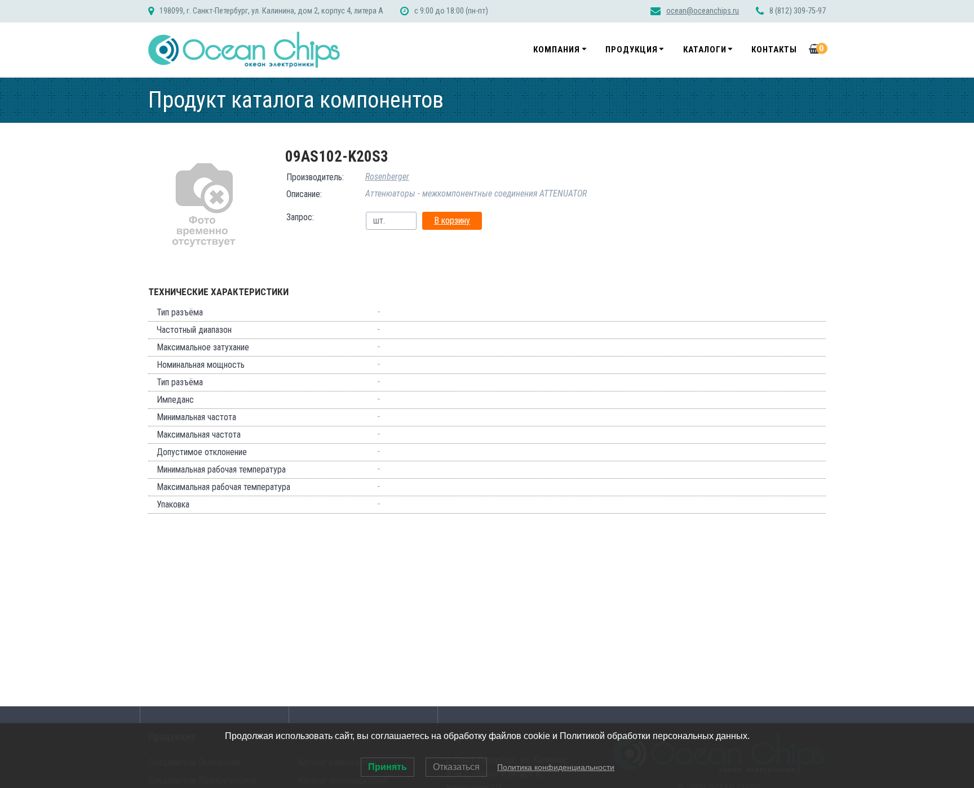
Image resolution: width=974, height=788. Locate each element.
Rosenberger (387, 176)
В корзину (452, 220)
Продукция (631, 49)
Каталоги (705, 49)
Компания (556, 49)
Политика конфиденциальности (555, 767)
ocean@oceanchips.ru (702, 11)
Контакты (774, 49)
